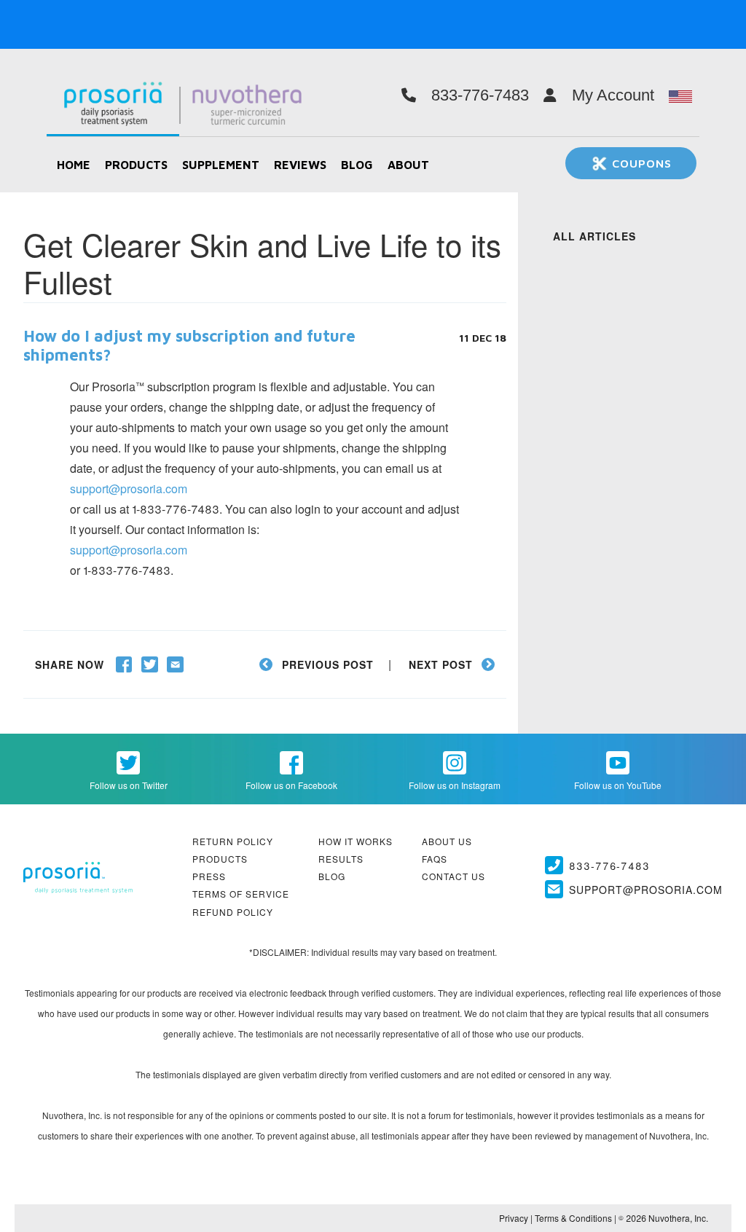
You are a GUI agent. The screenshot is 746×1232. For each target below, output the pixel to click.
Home (73, 164)
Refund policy (232, 912)
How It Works (355, 841)
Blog (357, 164)
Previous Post (328, 664)
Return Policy (232, 841)
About (408, 164)
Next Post (441, 664)
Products (136, 164)
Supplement (220, 164)
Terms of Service (240, 893)
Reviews (300, 164)
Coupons (640, 163)
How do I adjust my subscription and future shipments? (189, 345)
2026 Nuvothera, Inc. (663, 1218)
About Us (447, 841)
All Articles (594, 236)
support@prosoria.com (128, 488)
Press (209, 876)
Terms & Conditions (573, 1218)
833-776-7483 (609, 865)
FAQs (434, 858)
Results (341, 858)
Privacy (513, 1218)
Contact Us (453, 876)
